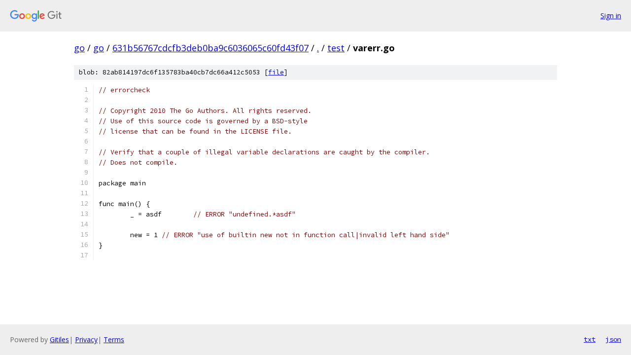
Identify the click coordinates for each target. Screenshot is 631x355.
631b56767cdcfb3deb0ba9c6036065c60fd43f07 (210, 48)
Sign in (610, 15)
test (336, 48)
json (613, 339)
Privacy (86, 339)
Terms (114, 339)
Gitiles (59, 339)
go (79, 48)
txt (590, 339)
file (276, 72)
